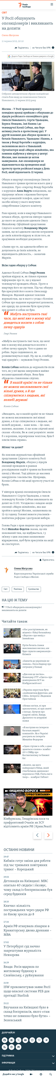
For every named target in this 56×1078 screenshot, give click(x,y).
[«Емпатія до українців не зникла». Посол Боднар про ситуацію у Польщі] (12, 664)
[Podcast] (11, 1047)
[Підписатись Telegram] (46, 1040)
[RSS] (4, 1047)
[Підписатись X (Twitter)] (18, 1040)
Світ (4, 13)
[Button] (22, 48)
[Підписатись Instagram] (32, 1040)
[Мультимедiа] (31, 1074)
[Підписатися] (18, 1047)
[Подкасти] (40, 1074)
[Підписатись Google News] (11, 1040)
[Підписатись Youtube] (25, 1040)
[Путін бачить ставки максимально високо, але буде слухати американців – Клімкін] (12, 648)
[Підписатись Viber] (39, 1040)
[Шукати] (50, 1074)
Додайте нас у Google (13, 1074)
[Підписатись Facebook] (4, 1040)
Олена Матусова (10, 35)
